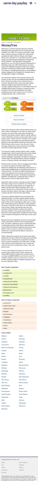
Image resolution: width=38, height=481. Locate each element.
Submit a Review (19, 115)
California (4, 342)
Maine (21, 362)
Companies (10, 42)
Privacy (21, 467)
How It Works (23, 462)
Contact (21, 470)
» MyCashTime (7, 290)
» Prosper (5, 311)
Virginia (3, 403)
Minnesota (22, 368)
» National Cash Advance (10, 287)
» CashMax (5, 295)
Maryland (4, 365)
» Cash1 (5, 325)
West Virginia (5, 406)
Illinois (21, 353)
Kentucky (22, 359)
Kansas (3, 359)
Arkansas (22, 339)
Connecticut (5, 344)
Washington (22, 403)
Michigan (4, 368)
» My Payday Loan (8, 293)
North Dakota (5, 385)
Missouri (21, 371)
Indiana (3, 356)
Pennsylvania (5, 391)
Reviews (21, 465)
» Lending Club (7, 273)
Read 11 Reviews (19, 119)
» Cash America (7, 314)
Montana (4, 374)
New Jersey (5, 379)
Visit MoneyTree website (19, 124)
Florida (21, 347)
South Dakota (23, 394)
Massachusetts (23, 365)
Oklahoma (4, 388)
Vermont (21, 400)
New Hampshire (24, 377)
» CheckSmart (6, 320)
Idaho (3, 353)
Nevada (3, 377)
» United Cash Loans (8, 306)
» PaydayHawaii (7, 278)
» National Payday (8, 308)
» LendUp (5, 276)
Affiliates (4, 470)
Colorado (22, 342)
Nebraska (22, 374)
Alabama (4, 336)
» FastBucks (6, 317)
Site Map (3, 472)
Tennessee (4, 397)
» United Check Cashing (9, 281)
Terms (3, 467)
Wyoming (4, 409)
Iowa (20, 356)
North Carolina (23, 382)
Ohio (20, 385)
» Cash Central (7, 322)
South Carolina (6, 394)
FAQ (2, 465)
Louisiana (4, 362)
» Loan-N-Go (6, 303)
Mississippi (4, 371)
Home (3, 42)
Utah (2, 400)
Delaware (22, 344)
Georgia (3, 350)
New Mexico (23, 379)
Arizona (3, 339)
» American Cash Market (10, 284)
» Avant (4, 328)
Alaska (21, 336)
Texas (21, 397)
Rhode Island (23, 391)
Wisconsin (22, 406)
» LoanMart (6, 270)
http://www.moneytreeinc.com (22, 257)
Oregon (21, 388)
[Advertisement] (19, 20)
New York (4, 382)
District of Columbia (7, 347)
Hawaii (21, 350)
